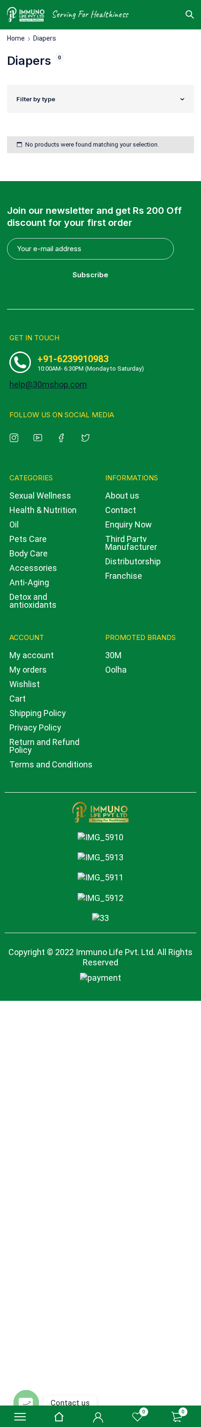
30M (113, 655)
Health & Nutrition (43, 510)
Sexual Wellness (40, 495)
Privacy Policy (35, 727)
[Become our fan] (63, 437)
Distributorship (133, 561)
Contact (120, 510)
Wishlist (24, 684)
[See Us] (15, 437)
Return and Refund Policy (44, 746)
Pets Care (28, 539)
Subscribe (90, 274)
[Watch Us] (39, 437)
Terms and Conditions (51, 764)
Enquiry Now (128, 524)
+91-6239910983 (72, 359)
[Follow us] (87, 437)
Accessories (33, 568)
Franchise (123, 576)
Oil (14, 524)
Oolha (116, 670)
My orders (28, 670)
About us (122, 495)
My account (31, 655)
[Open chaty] (26, 1402)
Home (16, 38)
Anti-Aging (29, 582)
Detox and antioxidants (33, 601)
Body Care (28, 553)
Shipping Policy (37, 713)
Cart (17, 698)
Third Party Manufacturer (131, 543)
